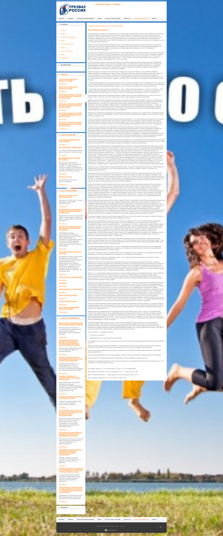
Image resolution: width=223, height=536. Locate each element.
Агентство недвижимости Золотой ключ (69, 140)
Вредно (63, 33)
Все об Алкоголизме (69, 190)
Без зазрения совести (98, 30)
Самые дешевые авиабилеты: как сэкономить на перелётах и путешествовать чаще (71, 470)
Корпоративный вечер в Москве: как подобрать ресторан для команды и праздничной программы (69, 342)
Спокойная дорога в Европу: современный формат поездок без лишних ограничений (70, 452)
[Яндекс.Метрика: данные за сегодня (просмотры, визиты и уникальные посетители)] (110, 530)
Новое (63, 54)
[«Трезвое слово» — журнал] (72, 8)
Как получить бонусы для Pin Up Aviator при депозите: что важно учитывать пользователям (70, 413)
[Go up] (161, 527)
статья (110, 535)
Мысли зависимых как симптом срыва (68, 196)
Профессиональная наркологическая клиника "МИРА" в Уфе (69, 377)
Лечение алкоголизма (68, 301)
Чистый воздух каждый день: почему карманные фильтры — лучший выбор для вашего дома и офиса (71, 490)
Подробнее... (63, 84)
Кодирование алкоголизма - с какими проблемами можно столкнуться (71, 211)
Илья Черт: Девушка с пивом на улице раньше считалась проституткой (70, 96)
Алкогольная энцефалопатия (71, 277)
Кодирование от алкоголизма (71, 289)
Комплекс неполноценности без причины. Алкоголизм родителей (70, 228)
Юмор (62, 40)
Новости (63, 47)
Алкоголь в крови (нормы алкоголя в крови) (69, 308)
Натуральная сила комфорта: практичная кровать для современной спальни (70, 434)
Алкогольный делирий (68, 295)
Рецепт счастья (65, 177)
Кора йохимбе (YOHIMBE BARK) (70, 147)
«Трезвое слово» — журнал (107, 4)
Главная (63, 30)
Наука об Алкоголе (67, 51)
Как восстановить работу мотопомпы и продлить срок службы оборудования (70, 359)
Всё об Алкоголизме (67, 44)
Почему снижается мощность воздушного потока (71, 397)
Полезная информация (68, 37)
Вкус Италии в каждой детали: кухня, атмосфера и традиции (71, 324)
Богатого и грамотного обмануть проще (68, 80)
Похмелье (63, 283)
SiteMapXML (65, 58)
